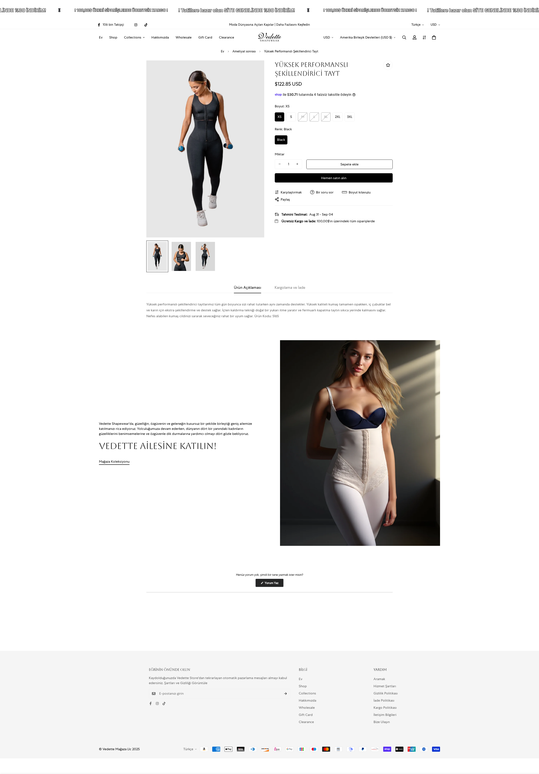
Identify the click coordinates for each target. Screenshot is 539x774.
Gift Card (205, 37)
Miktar (279, 154)
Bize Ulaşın (382, 722)
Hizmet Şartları (385, 686)
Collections (132, 37)
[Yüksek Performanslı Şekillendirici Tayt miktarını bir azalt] (279, 164)
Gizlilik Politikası (386, 693)
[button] (434, 37)
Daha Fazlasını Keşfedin (293, 25)
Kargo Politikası (385, 707)
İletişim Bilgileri (385, 715)
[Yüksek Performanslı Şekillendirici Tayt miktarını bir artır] (297, 164)
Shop (113, 37)
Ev (101, 37)
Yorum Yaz (274, 584)
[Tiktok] (146, 25)
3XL (349, 117)
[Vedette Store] (269, 37)
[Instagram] (136, 25)
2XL (337, 117)
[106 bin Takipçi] (150, 703)
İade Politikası (384, 700)
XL (326, 117)
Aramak (379, 679)
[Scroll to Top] (531, 751)
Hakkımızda (160, 37)
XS (280, 117)
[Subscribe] (285, 693)
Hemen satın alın (333, 178)
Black (281, 139)
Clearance (226, 37)
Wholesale (184, 37)
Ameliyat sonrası (244, 51)
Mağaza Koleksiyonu (114, 461)
